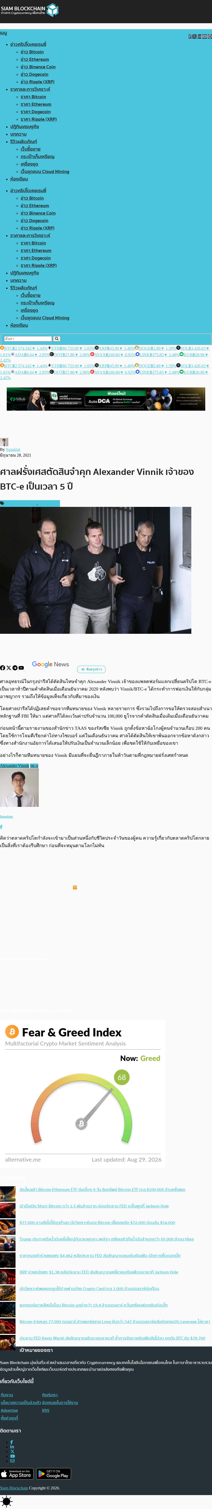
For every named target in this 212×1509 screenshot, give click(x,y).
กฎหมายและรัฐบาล (21, 503)
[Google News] (51, 669)
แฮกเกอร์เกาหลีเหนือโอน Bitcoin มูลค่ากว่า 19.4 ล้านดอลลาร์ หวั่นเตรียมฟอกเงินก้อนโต (94, 1305)
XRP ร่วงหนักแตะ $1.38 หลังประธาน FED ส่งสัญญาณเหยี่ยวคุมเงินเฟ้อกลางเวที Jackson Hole (99, 1272)
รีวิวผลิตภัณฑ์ (23, 141)
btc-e (34, 766)
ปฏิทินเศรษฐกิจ (24, 127)
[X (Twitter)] (12, 1451)
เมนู (3, 33)
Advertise (9, 1410)
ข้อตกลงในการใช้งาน (60, 1402)
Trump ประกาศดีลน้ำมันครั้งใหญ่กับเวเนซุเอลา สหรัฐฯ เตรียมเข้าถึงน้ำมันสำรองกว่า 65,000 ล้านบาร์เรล (107, 1239)
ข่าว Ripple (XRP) (38, 82)
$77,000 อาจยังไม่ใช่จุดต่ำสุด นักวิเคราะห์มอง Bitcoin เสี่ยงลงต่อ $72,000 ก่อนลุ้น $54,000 (97, 1222)
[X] (9, 669)
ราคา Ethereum (36, 104)
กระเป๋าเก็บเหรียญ (38, 156)
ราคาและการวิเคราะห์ (30, 89)
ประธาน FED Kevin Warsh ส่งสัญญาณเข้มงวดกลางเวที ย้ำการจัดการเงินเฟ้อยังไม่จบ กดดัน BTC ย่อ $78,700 (112, 1338)
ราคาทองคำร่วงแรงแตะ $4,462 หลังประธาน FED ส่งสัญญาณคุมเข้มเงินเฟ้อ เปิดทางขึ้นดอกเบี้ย (100, 1255)
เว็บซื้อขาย (31, 149)
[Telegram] (15, 669)
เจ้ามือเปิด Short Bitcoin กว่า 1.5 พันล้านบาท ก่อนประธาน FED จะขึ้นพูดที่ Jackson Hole (94, 1206)
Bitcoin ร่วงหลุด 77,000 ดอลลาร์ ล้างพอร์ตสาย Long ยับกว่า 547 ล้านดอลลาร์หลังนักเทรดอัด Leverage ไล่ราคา (115, 1321)
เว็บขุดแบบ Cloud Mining (45, 171)
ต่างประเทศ (48, 503)
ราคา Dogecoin (36, 112)
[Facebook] (3, 669)
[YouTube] (22, 669)
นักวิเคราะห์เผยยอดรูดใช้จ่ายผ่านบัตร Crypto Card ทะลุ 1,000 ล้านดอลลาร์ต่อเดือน (89, 1288)
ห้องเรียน (19, 179)
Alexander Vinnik (14, 766)
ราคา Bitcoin (33, 97)
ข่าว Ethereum (35, 59)
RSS (45, 1410)
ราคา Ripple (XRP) (39, 119)
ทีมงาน (7, 1395)
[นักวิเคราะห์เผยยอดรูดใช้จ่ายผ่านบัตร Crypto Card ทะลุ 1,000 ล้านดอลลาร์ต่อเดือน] (8, 1293)
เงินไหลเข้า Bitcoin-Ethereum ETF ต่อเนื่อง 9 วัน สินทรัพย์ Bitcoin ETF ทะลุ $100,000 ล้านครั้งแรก (102, 1189)
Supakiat (13, 449)
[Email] (12, 1461)
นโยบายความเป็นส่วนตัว (21, 1402)
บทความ (18, 134)
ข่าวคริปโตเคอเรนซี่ (28, 44)
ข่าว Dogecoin (34, 74)
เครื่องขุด (29, 164)
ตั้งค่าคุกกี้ (9, 1418)
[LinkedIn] (12, 1447)
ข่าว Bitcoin (32, 52)
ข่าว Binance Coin (38, 67)
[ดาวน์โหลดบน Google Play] (53, 1474)
